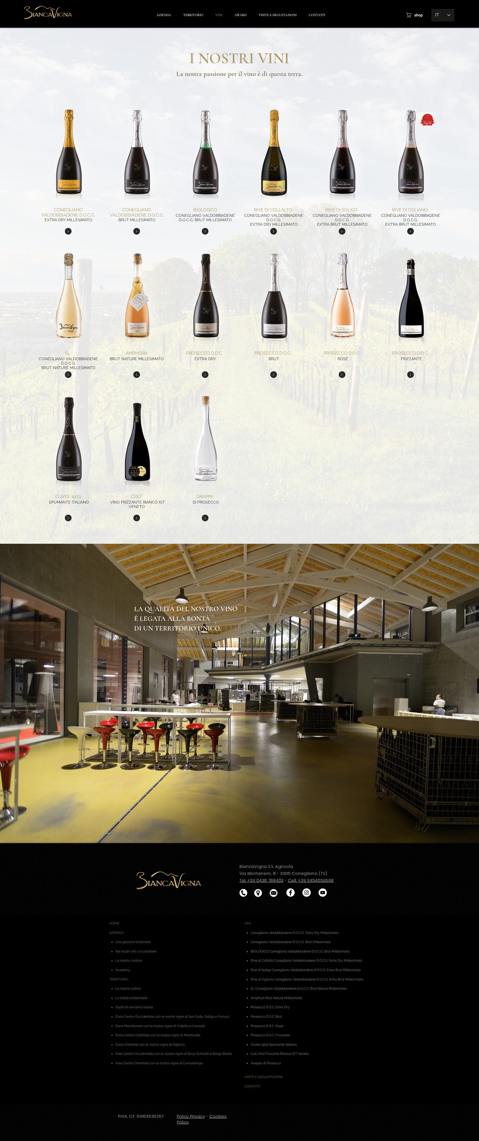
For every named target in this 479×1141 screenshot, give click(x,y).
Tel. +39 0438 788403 (262, 880)
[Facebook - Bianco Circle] (290, 892)
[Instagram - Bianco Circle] (306, 892)
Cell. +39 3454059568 (311, 880)
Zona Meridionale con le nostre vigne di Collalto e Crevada (160, 1026)
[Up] (68, 231)
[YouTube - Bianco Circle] (323, 892)
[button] (240, 15)
